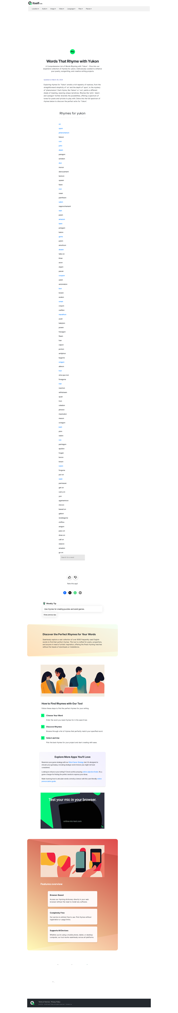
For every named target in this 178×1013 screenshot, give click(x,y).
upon (61, 128)
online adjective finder (90, 772)
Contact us (69, 1004)
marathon (62, 314)
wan (60, 211)
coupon (62, 275)
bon (60, 288)
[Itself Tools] (72, 972)
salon (61, 202)
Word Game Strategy (76, 762)
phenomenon (64, 133)
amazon (62, 219)
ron (60, 440)
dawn (61, 150)
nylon (61, 466)
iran (60, 384)
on (60, 124)
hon (60, 371)
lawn (60, 224)
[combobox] (72, 557)
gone (61, 237)
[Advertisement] (89, 26)
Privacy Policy (55, 1002)
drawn (61, 250)
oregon (61, 362)
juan (60, 427)
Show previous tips (50, 615)
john (60, 146)
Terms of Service (44, 1002)
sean (61, 479)
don (60, 163)
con (60, 141)
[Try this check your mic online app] (72, 811)
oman (61, 301)
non (60, 189)
